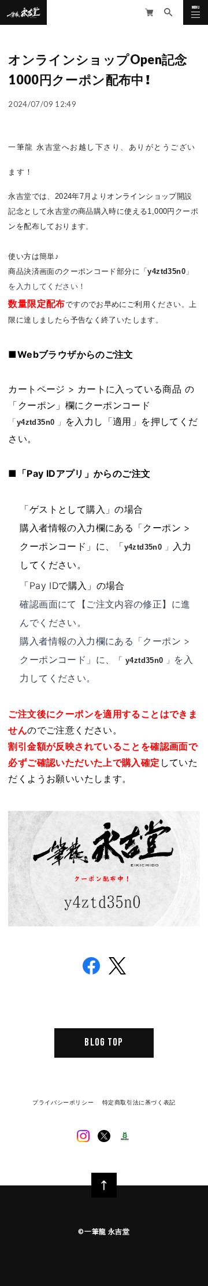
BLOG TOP (103, 1042)
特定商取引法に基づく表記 (139, 1102)
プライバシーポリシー (63, 1102)
